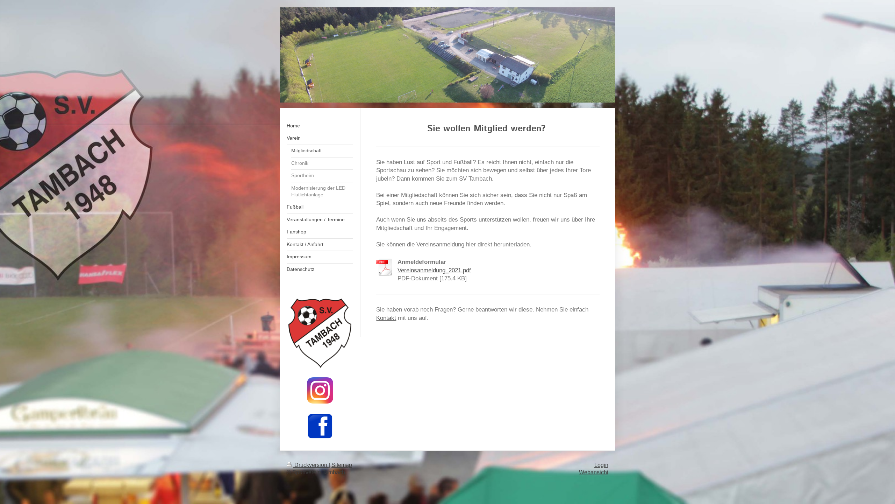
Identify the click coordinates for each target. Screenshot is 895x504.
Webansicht (593, 472)
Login (601, 465)
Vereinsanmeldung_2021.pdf (434, 270)
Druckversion (311, 465)
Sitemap (341, 465)
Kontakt (386, 318)
